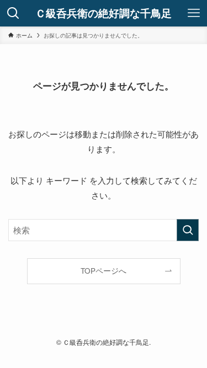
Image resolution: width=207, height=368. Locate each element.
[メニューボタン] (194, 13)
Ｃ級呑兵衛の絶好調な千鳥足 (103, 13)
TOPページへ (103, 270)
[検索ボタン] (13, 13)
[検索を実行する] (188, 230)
